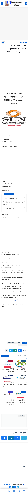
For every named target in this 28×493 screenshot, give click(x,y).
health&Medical (11, 342)
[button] (20, 350)
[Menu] (14, 491)
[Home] (24, 491)
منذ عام (5, 196)
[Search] (19, 491)
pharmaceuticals (22, 345)
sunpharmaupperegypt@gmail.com (11, 300)
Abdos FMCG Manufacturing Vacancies (10, 402)
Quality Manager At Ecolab (8, 208)
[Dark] (8, 491)
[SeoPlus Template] (23, 484)
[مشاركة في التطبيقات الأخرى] (6, 350)
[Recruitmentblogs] (14, 3)
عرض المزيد (5, 356)
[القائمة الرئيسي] (26, 3)
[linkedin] (11, 438)
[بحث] (2, 3)
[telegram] (24, 438)
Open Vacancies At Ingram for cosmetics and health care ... (8, 386)
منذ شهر (23, 368)
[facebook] (17, 438)
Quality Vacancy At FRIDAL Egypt (10, 198)
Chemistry (23, 42)
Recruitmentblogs (8, 484)
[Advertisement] (14, 25)
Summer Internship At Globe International (21, 385)
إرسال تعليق (22, 415)
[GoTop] (3, 491)
